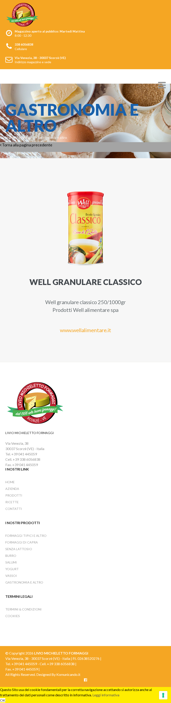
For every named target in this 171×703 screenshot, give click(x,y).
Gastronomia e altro (24, 582)
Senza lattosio (18, 549)
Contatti (13, 509)
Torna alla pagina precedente (26, 144)
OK (2, 700)
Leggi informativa (105, 695)
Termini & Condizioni (23, 609)
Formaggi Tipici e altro (26, 535)
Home (10, 137)
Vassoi (11, 576)
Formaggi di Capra (21, 542)
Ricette (12, 502)
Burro (10, 556)
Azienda (12, 489)
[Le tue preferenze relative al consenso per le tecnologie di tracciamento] (163, 695)
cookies (12, 616)
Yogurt (12, 569)
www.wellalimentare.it (85, 330)
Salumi (11, 562)
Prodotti (25, 137)
